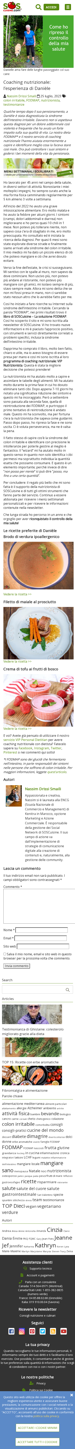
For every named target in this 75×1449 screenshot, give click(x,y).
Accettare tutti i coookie (37, 1442)
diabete (19, 1136)
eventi (36, 1142)
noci (43, 1171)
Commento (12, 887)
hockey (20, 1153)
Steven (55, 1251)
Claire (66, 1230)
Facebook (25, 748)
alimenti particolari (56, 1104)
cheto (31, 1119)
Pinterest (10, 752)
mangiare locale (28, 1164)
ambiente (49, 1108)
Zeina (69, 1251)
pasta (35, 1176)
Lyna (66, 1246)
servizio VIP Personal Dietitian (25, 740)
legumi (36, 1157)
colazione (57, 1119)
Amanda (41, 1231)
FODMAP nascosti (33, 1148)
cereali (23, 1118)
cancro (6, 1119)
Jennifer (16, 1246)
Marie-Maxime (11, 1251)
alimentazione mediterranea (23, 1103)
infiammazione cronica (54, 1153)
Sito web (9, 946)
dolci (69, 1137)
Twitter (56, 748)
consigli (56, 1124)
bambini (35, 1114)
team (37, 1199)
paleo (21, 1175)
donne (6, 1141)
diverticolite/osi (56, 1137)
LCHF (28, 1157)
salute (9, 1188)
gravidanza (9, 1153)
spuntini (7, 1200)
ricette (28, 1181)
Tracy (63, 1251)
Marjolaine (36, 1251)
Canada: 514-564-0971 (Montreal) (40, 1286)
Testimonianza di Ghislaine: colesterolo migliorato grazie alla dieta (33, 1031)
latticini (19, 1157)
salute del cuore (31, 1188)
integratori (8, 1157)
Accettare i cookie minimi (37, 1428)
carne (15, 1119)
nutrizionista (50, 100)
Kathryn (45, 1245)
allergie (22, 1108)
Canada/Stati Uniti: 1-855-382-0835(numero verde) (40, 1292)
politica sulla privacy (46, 1416)
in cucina (32, 1153)
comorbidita (42, 1125)
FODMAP (32, 100)
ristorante (62, 1182)
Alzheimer (34, 1108)
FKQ (25, 1238)
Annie (21, 1230)
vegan (31, 1206)
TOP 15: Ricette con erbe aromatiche (30, 1062)
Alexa (15, 1230)
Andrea (6, 1231)
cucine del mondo (45, 1130)
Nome (9, 930)
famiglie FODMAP (50, 1141)
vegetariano (49, 1206)
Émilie (17, 1238)
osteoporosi (9, 1176)
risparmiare (46, 1182)
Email (8, 938)
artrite (60, 1108)
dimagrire (37, 1136)
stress (28, 1200)
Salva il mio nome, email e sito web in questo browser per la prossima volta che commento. (37, 956)
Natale (34, 1170)
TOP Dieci (13, 1205)
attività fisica (16, 1113)
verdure (10, 1212)
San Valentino (45, 1194)
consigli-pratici (14, 1130)
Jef (5, 1245)
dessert (6, 1137)
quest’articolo (56, 772)
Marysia (47, 1251)
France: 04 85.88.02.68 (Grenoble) (40, 1298)
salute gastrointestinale (30, 1191)
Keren (60, 1246)
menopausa (21, 1171)
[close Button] (71, 1395)
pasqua (28, 1175)
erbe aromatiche (22, 1142)
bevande (50, 1113)
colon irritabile (14, 100)
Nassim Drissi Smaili (21, 96)
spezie (58, 1194)
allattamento (9, 1108)
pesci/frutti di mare (50, 1176)
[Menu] (68, 7)
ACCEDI (51, 7)
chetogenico (43, 1119)
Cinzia (55, 1230)
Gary (38, 1238)
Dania (7, 1238)
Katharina (29, 1246)
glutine (63, 1147)
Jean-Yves (48, 1238)
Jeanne (63, 1237)
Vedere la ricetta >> (17, 594)
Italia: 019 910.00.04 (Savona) (40, 1302)
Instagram (41, 748)
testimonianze (13, 104)
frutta (50, 1147)
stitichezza (19, 1200)
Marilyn (26, 1251)
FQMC (32, 1238)
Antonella (30, 1230)
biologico (65, 1114)
